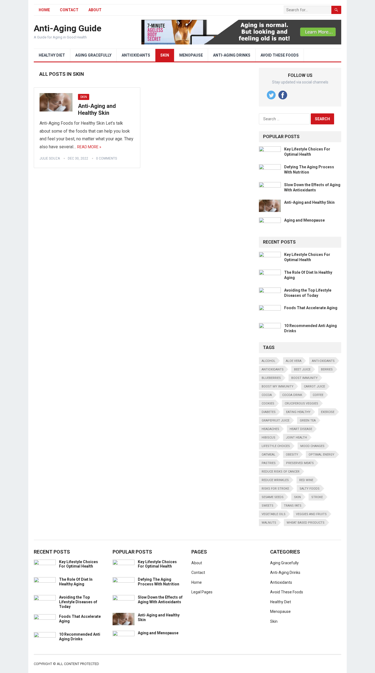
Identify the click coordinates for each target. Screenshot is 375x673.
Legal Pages (201, 592)
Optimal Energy (321, 454)
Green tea (308, 420)
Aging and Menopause (304, 220)
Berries (327, 369)
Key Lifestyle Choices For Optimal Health (78, 564)
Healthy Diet (52, 55)
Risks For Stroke (275, 488)
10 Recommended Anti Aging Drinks (79, 636)
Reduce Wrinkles (275, 480)
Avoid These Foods (280, 55)
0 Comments (106, 158)
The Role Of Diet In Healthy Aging (76, 581)
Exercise (327, 412)
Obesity (292, 454)
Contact (69, 10)
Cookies (268, 403)
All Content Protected (78, 664)
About (95, 10)
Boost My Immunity (277, 386)
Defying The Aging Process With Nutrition (158, 581)
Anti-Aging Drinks (231, 55)
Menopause (191, 55)
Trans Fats (292, 505)
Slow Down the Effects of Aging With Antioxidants (160, 599)
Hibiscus (268, 437)
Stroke (317, 497)
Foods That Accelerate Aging (310, 308)
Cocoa (267, 395)
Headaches (270, 429)
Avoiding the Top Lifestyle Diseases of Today (78, 602)
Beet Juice (302, 369)
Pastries (269, 463)
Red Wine (306, 480)
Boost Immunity (304, 378)
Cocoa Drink (292, 395)
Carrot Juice (314, 386)
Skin (164, 55)
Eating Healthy (298, 412)
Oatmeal (268, 454)
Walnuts (269, 522)
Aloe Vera (293, 361)
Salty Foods (310, 488)
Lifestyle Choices (276, 446)
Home (196, 582)
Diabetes (269, 412)
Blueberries (271, 378)
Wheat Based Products (305, 522)
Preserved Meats (300, 463)
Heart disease (301, 429)
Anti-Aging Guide (67, 28)
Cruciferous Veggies (301, 403)
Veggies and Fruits (311, 514)
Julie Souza (50, 158)
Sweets (267, 505)
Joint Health (296, 437)
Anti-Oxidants (323, 361)
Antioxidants (136, 55)
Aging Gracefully (93, 55)
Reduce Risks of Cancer (281, 471)
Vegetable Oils (274, 514)
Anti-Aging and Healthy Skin (97, 109)
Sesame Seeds (273, 497)
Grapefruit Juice (275, 420)
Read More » (89, 147)
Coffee (318, 395)
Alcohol (268, 361)
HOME (44, 10)
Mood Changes (312, 446)
